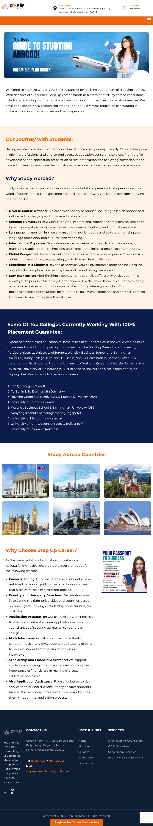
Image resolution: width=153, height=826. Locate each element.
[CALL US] (125, 6)
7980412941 (56, 761)
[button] (149, 20)
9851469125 (38, 761)
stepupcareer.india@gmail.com (47, 771)
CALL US (134, 5)
